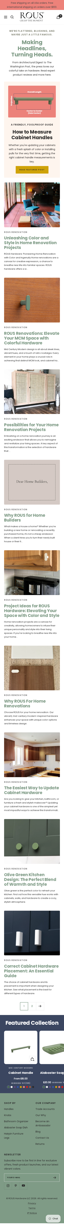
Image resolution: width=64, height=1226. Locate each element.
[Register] (54, 1177)
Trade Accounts (45, 1109)
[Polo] (17, 1087)
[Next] (40, 1006)
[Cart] (58, 17)
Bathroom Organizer (16, 1121)
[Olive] (8, 1087)
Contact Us (42, 1137)
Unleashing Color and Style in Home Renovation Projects (30, 242)
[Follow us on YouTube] (23, 1185)
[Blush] (24, 1087)
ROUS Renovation (15, 232)
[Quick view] (32, 1059)
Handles (8, 1109)
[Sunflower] (20, 1087)
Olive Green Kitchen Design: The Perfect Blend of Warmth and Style (30, 879)
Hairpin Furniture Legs (13, 1135)
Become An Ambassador (43, 1123)
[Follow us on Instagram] (8, 1185)
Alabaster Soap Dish (16, 1127)
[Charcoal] (33, 1087)
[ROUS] (32, 17)
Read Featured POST (32, 169)
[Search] (12, 17)
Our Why (40, 1115)
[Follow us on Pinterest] (15, 1185)
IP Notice (32, 1213)
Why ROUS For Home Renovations (25, 703)
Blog (37, 1131)
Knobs (7, 1115)
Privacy (32, 1203)
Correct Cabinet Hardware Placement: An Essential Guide (31, 971)
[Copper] (30, 1087)
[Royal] (14, 1087)
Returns (40, 1144)
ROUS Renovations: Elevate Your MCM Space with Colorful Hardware (31, 338)
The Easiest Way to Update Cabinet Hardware (31, 790)
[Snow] (11, 1087)
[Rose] (27, 1087)
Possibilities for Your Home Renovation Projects (31, 427)
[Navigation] (5, 17)
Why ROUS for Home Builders (24, 517)
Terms (32, 1208)
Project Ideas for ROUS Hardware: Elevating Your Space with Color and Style (31, 610)
